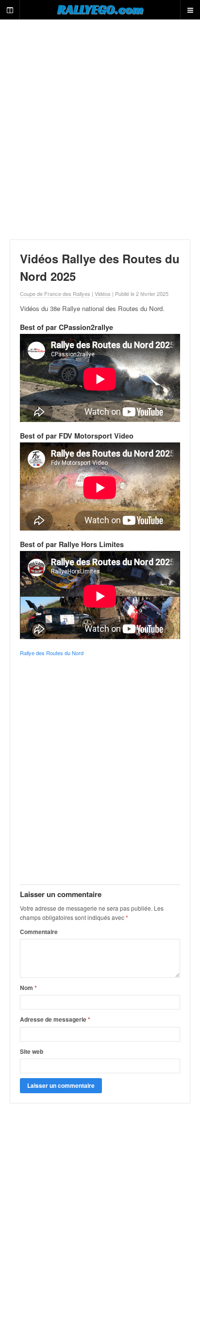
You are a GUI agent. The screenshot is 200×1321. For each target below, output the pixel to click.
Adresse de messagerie (55, 1019)
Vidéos (103, 293)
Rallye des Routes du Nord (51, 653)
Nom (28, 987)
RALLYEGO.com (100, 9)
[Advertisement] (100, 129)
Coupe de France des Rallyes (55, 293)
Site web (31, 1051)
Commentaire (39, 931)
